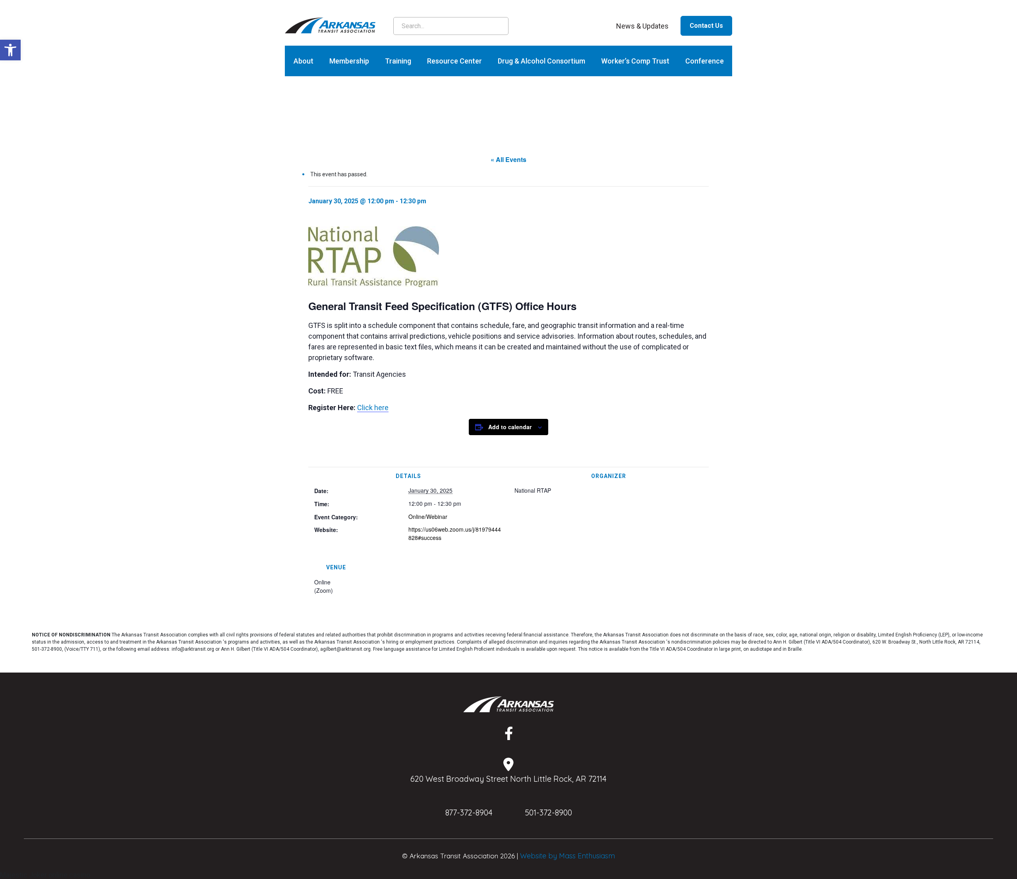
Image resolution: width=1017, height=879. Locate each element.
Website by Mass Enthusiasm (567, 855)
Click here (373, 407)
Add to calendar (510, 427)
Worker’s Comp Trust (635, 61)
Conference (704, 61)
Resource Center (454, 61)
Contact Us (706, 25)
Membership (349, 61)
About (303, 61)
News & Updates (642, 26)
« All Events (508, 159)
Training (398, 61)
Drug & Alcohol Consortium (541, 61)
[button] (10, 50)
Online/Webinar (427, 516)
